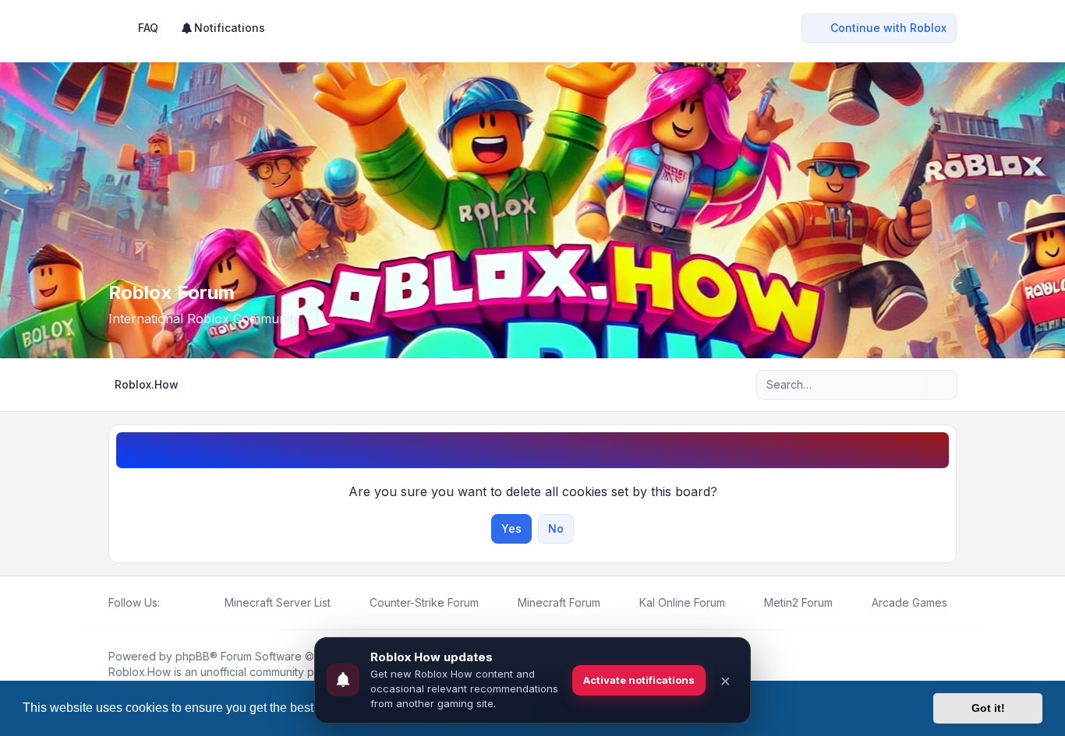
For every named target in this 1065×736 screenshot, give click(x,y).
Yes (511, 528)
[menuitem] (222, 28)
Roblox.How (139, 671)
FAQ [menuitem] (148, 27)
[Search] (913, 385)
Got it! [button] (988, 708)
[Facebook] (169, 603)
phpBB (192, 656)
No (556, 528)
